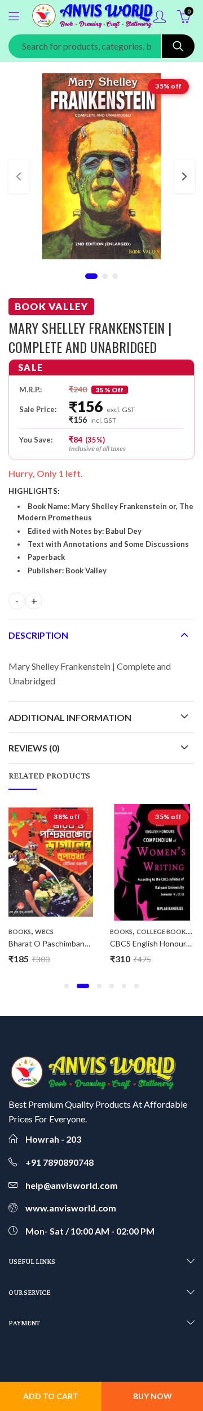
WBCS (44, 931)
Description (38, 635)
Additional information (69, 717)
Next (184, 176)
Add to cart (50, 1396)
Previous (18, 176)
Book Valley (51, 306)
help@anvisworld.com (71, 1185)
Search (178, 46)
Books (19, 931)
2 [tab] (105, 276)
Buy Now (152, 1396)
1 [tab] (91, 276)
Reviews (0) (34, 747)
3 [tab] (115, 276)
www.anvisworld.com (70, 1207)
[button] (66, 986)
